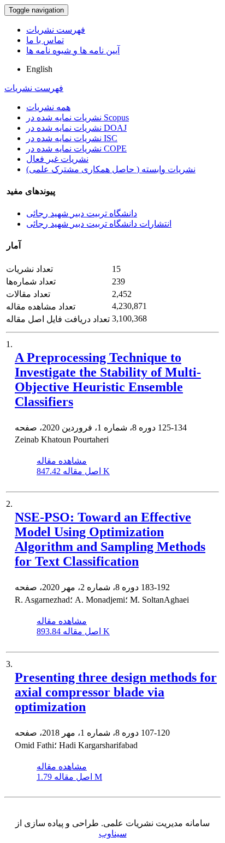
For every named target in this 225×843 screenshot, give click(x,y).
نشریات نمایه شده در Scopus (77, 117)
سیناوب (113, 833)
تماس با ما (45, 40)
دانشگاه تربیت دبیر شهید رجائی (81, 213)
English (39, 69)
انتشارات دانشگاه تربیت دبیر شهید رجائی (98, 223)
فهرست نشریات (55, 29)
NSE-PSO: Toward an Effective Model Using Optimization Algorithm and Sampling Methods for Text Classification (110, 539)
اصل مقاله (73, 471)
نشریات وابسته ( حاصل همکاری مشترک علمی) (111, 169)
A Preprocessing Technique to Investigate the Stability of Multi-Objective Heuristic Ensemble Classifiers (108, 379)
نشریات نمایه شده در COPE (76, 148)
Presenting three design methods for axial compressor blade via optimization (116, 692)
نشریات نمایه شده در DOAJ (76, 127)
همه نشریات (48, 107)
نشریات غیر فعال (57, 158)
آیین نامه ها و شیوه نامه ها (73, 50)
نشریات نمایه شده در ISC (71, 138)
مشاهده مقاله (62, 460)
